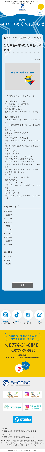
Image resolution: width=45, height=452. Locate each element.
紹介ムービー (29, 443)
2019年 (9, 230)
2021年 (9, 222)
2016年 (9, 241)
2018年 (9, 233)
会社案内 (20, 441)
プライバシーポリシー (32, 445)
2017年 (9, 237)
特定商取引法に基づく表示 (14, 445)
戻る (22, 285)
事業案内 (27, 441)
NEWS (9, 264)
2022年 (9, 219)
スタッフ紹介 (5, 443)
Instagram (20, 443)
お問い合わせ (39, 443)
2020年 (9, 226)
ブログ (13, 443)
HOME (3, 441)
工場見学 (41, 441)
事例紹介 (34, 441)
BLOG (8, 260)
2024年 (9, 211)
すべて (9, 256)
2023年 (9, 215)
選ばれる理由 (11, 441)
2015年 (9, 245)
